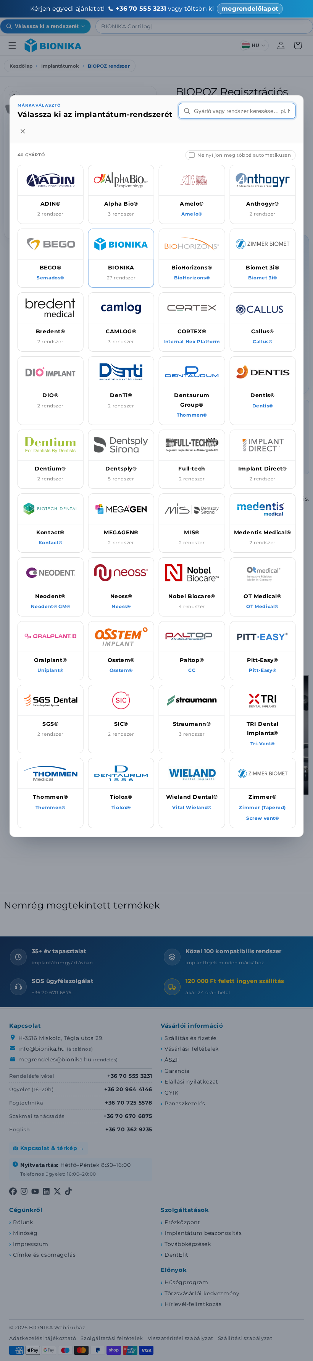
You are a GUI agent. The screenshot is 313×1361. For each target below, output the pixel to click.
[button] (51, 194)
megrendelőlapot (249, 8)
